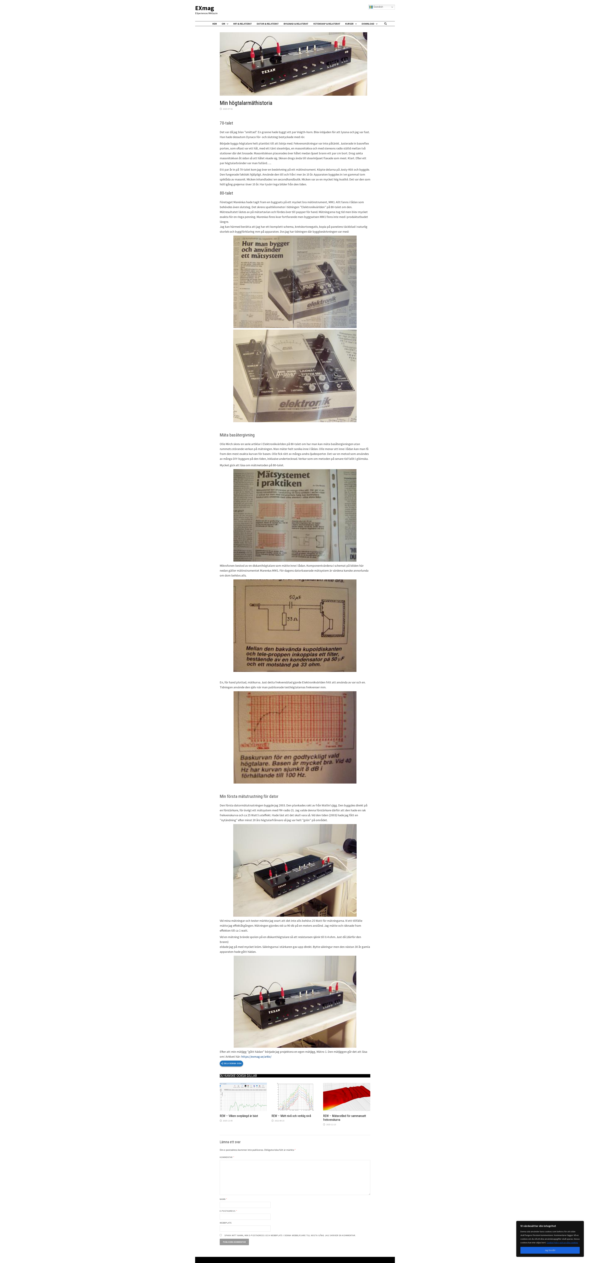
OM (223, 23)
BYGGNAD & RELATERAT (296, 23)
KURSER (349, 23)
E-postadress (228, 1211)
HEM (214, 23)
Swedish (378, 7)
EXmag (204, 8)
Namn (223, 1199)
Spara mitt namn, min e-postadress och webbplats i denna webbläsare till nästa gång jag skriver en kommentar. (290, 1235)
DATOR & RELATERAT (268, 23)
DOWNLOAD (368, 23)
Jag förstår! (550, 1250)
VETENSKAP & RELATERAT (326, 23)
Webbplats (226, 1222)
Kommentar (227, 1157)
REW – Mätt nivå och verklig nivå (291, 1116)
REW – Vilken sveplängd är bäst (239, 1116)
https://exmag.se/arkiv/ (256, 1056)
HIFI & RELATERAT (242, 23)
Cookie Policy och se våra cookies (562, 1242)
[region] (550, 1239)
